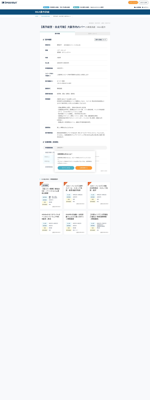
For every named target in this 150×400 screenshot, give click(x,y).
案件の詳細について (101, 39)
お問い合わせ (133, 2)
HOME (36, 16)
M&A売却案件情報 (45, 16)
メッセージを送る (67, 397)
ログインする (66, 167)
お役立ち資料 (143, 2)
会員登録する (84, 167)
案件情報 (57, 33)
